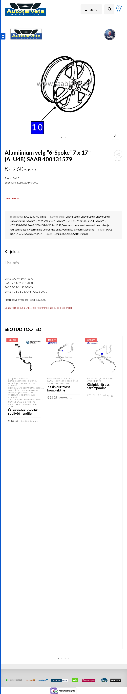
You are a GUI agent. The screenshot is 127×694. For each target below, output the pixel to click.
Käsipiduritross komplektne (58, 388)
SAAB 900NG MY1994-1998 (44, 225)
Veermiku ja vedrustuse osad (78, 225)
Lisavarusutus (17, 220)
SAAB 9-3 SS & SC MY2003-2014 (75, 220)
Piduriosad (53, 379)
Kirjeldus (12, 251)
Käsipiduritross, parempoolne (98, 386)
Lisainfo (12, 263)
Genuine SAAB (62, 233)
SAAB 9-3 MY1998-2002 (40, 220)
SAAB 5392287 (33, 233)
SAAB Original (79, 233)
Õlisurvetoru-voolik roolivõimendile (23, 411)
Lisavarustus (73, 216)
